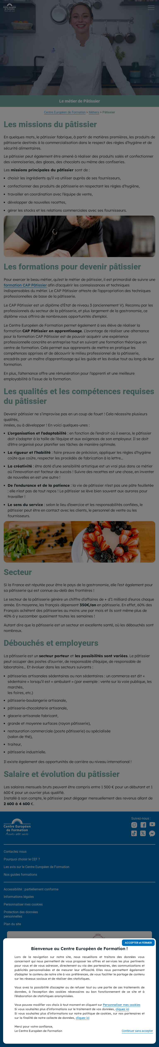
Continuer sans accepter (137, 1031)
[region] (79, 991)
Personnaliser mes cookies (121, 1005)
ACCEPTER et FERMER (138, 942)
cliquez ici (122, 1009)
